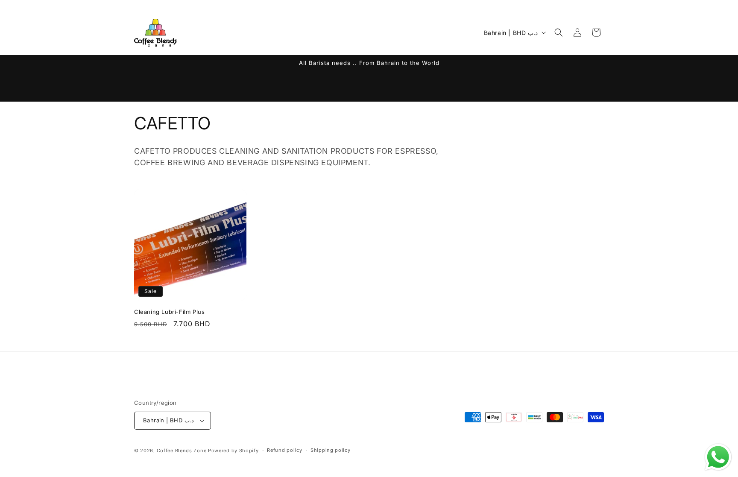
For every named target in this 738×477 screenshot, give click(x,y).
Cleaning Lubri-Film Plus (169, 311)
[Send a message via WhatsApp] (718, 457)
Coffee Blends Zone (182, 451)
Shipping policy (330, 450)
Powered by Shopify (233, 451)
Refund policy (284, 450)
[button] (558, 32)
